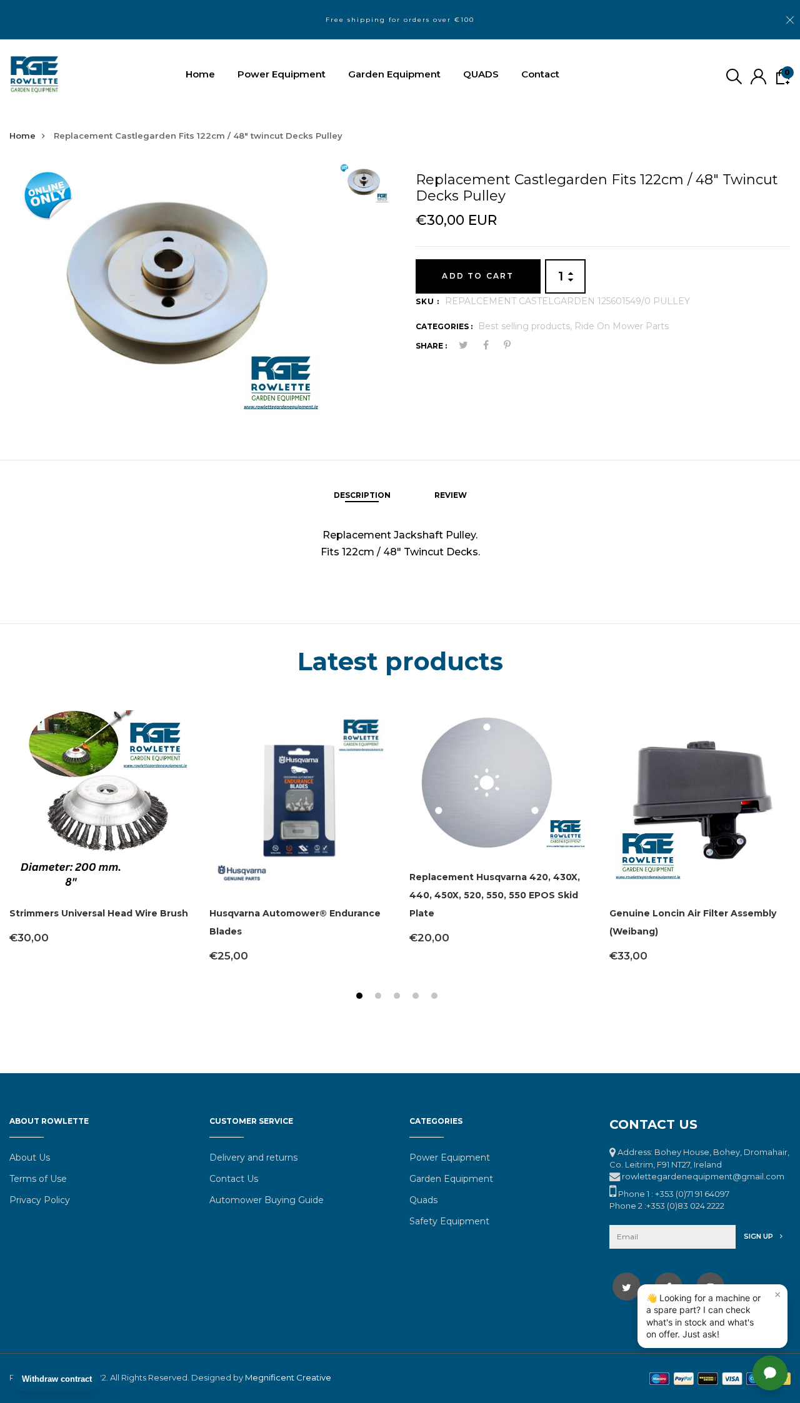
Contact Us (233, 1178)
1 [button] (360, 997)
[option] (169, 289)
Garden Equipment (394, 74)
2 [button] (379, 997)
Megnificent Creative (288, 1377)
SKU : (427, 301)
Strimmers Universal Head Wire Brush (98, 913)
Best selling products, (526, 326)
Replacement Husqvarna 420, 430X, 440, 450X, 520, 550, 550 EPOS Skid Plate (494, 895)
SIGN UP (759, 1236)
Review (450, 495)
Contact (540, 74)
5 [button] (436, 997)
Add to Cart (478, 275)
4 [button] (417, 997)
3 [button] (398, 997)
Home (200, 74)
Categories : (444, 326)
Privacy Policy (39, 1200)
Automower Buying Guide (266, 1200)
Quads (423, 1200)
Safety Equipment (449, 1221)
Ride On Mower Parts (621, 326)
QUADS (481, 74)
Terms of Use (38, 1178)
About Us (29, 1157)
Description (362, 495)
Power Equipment (282, 74)
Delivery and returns (253, 1157)
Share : (431, 345)
